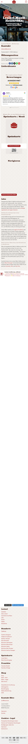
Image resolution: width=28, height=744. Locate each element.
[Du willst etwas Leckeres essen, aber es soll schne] (14, 318)
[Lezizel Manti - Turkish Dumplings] (14, 2)
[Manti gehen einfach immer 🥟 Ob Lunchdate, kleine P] (14, 367)
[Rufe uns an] (17, 63)
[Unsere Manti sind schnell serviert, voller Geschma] (14, 351)
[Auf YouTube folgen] (19, 63)
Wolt (12, 266)
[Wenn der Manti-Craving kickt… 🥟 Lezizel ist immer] (14, 383)
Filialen (3, 621)
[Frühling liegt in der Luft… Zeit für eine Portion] (14, 400)
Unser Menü (4, 658)
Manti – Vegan (4, 679)
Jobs (2, 617)
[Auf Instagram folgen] (12, 63)
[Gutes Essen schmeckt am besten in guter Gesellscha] (14, 334)
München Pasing (5, 646)
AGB (2, 692)
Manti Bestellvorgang (6, 660)
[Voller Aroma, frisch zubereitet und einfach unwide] (14, 546)
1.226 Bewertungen (17, 85)
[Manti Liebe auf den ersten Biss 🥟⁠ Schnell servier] (14, 416)
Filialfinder (3, 631)
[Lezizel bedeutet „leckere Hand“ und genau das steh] (14, 432)
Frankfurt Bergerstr (6, 634)
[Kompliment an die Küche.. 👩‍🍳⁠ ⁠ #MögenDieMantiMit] (14, 497)
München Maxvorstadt (6, 644)
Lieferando (7, 266)
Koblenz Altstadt (5, 638)
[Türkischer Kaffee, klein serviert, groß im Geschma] (14, 514)
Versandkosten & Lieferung (8, 685)
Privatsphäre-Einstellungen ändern (9, 721)
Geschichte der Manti (6, 615)
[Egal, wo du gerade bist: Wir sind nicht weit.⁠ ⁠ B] (14, 448)
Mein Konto (4, 681)
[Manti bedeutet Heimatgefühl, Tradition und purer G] (14, 562)
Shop (2, 675)
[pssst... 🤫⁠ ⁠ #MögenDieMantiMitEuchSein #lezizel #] (14, 595)
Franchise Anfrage (5, 668)
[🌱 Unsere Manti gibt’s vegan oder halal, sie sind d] (14, 481)
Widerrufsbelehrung (6, 690)
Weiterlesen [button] (5, 104)
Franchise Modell (5, 666)
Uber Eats (17, 266)
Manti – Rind (4, 677)
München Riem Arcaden (7, 648)
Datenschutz (4, 728)
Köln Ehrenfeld (5, 640)
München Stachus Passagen (8, 650)
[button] (2, 1)
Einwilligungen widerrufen (7, 725)
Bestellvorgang (5, 688)
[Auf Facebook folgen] (10, 63)
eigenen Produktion (18, 229)
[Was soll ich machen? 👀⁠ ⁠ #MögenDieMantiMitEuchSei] (14, 465)
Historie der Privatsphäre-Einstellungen (10, 723)
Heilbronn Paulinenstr (6, 636)
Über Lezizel (4, 613)
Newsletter (4, 623)
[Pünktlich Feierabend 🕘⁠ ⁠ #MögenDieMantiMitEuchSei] (14, 530)
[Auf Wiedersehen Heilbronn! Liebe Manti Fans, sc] (14, 286)
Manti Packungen (9, 262)
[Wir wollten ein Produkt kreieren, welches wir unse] (14, 579)
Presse (2, 619)
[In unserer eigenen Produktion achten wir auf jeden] (14, 302)
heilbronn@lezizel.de (6, 49)
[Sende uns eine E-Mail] (14, 63)
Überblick (3, 611)
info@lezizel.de (5, 700)
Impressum (4, 711)
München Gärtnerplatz (6, 642)
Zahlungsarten (4, 687)
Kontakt (3, 713)
